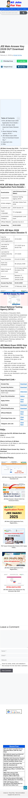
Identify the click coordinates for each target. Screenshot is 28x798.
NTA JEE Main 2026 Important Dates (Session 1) (10, 127)
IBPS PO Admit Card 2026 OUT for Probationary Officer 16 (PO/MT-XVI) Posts (14, 769)
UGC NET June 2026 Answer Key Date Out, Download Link (13, 764)
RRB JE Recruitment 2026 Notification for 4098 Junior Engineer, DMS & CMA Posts (11, 774)
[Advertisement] (14, 30)
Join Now (23, 61)
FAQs (4, 144)
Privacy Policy (12, 792)
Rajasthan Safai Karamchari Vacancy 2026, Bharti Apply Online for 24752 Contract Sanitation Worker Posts (14, 759)
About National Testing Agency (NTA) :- (10, 132)
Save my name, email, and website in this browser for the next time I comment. (15, 664)
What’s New (6, 9)
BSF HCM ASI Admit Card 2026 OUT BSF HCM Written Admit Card (14, 755)
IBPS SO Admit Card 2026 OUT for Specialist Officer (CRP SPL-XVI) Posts (13, 750)
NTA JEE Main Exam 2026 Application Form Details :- (10, 122)
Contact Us (5, 792)
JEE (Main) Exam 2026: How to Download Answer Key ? (11, 138)
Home (2, 9)
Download (23, 405)
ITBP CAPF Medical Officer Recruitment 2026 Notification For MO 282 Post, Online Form (13, 783)
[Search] (23, 12)
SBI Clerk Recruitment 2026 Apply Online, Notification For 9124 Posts (13, 778)
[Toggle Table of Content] (17, 118)
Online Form (13, 9)
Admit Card (19, 9)
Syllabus (25, 9)
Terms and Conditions (20, 792)
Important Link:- (8, 142)
